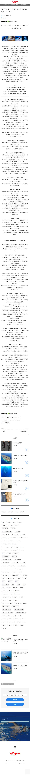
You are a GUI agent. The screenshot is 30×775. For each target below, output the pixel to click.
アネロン (13, 528)
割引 (24, 584)
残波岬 (21, 597)
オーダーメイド (12, 537)
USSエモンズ (5, 528)
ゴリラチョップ (14, 550)
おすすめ (4, 540)
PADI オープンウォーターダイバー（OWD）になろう (21, 430)
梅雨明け (15, 597)
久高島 (3, 581)
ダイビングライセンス (14, 420)
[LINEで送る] (10, 21)
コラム (4, 18)
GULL (13, 522)
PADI (8, 417)
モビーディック (5, 575)
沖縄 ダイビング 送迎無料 (21, 603)
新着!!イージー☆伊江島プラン (20, 456)
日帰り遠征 (4, 593)
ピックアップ (10, 511)
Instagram (8, 684)
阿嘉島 (21, 625)
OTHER (5, 734)
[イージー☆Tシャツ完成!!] (6, 497)
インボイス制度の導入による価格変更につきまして (20, 640)
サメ (3, 553)
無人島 (3, 621)
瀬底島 (22, 618)
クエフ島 (15, 544)
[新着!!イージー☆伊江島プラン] (6, 458)
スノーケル (15, 553)
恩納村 (9, 590)
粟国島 (18, 621)
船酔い (3, 625)
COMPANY (6, 729)
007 (3, 522)
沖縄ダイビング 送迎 (6, 609)
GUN (19, 522)
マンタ (19, 572)
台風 (8, 587)
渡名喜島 (16, 618)
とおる (3, 565)
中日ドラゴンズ (10, 578)
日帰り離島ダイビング (14, 593)
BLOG (5, 724)
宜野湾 (21, 587)
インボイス (17, 531)
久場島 (18, 578)
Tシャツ (16, 525)
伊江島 (16, 581)
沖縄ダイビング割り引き (21, 612)
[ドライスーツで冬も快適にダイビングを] (6, 484)
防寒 (15, 625)
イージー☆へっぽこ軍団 (7, 531)
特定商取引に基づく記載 (20, 760)
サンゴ (9, 553)
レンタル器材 (24, 575)
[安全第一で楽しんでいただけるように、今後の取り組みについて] (6, 656)
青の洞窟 (4, 628)
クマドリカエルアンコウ (7, 547)
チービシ (23, 562)
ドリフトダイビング (21, 565)
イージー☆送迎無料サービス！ (8, 430)
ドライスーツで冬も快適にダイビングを (20, 481)
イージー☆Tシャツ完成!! (19, 494)
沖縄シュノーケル (5, 606)
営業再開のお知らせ (18, 468)
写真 (12, 584)
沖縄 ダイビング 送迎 (7, 603)
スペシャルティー (5, 556)
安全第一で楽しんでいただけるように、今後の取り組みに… (20, 653)
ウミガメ (4, 537)
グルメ (16, 547)
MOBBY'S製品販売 (17, 443)
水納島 (3, 600)
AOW (8, 522)
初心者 (18, 584)
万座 (3, 578)
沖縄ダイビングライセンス (7, 612)
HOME (5, 719)
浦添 (15, 615)
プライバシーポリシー (10, 760)
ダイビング (5, 420)
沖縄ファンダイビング (6, 615)
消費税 (9, 618)
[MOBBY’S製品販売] (6, 446)
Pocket (15, 21)
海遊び (3, 618)
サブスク (22, 550)
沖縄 (15, 600)
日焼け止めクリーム (6, 597)
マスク (13, 572)
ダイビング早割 (5, 562)
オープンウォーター (16, 417)
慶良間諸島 (16, 590)
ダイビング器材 (17, 559)
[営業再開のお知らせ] (6, 471)
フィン (20, 569)
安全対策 (14, 587)
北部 (3, 587)
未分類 (21, 511)
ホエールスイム (5, 572)
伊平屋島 (10, 581)
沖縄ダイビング (15, 606)
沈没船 (9, 600)
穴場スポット (11, 621)
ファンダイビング (12, 569)
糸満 (24, 621)
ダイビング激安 (14, 562)
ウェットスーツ (14, 534)
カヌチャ (18, 540)
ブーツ (3, 569)
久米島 (24, 578)
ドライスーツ (11, 565)
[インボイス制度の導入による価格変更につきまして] (6, 643)
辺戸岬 (9, 625)
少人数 (3, 590)
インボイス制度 (5, 534)
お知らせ (15, 445)
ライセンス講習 (6, 422)
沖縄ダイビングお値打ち (19, 609)
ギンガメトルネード (6, 544)
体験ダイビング (5, 584)
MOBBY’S (4, 525)
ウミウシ (23, 534)
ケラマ (22, 547)
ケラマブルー (5, 550)
